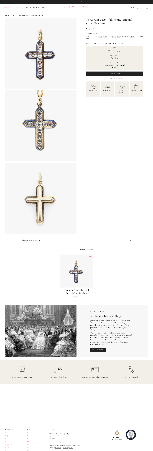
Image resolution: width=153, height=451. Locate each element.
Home (7, 15)
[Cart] (146, 7)
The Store (30, 436)
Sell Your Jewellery (10, 448)
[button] (17, 7)
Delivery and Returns (31, 240)
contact (79, 445)
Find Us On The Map (55, 442)
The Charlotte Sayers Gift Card (36, 439)
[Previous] (6, 2)
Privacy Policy (31, 442)
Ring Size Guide (10, 445)
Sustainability (31, 448)
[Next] (147, 2)
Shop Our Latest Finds (76, 2)
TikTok (71, 447)
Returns (7, 442)
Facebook (65, 447)
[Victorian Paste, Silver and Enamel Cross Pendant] (76, 271)
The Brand (30, 433)
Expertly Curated (131, 377)
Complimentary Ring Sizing (22, 377)
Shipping (7, 439)
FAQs (6, 436)
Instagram (58, 447)
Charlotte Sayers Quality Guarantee (94, 377)
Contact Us (8, 433)
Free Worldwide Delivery (58, 377)
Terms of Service (32, 445)
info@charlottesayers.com (56, 437)
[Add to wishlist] (90, 257)
